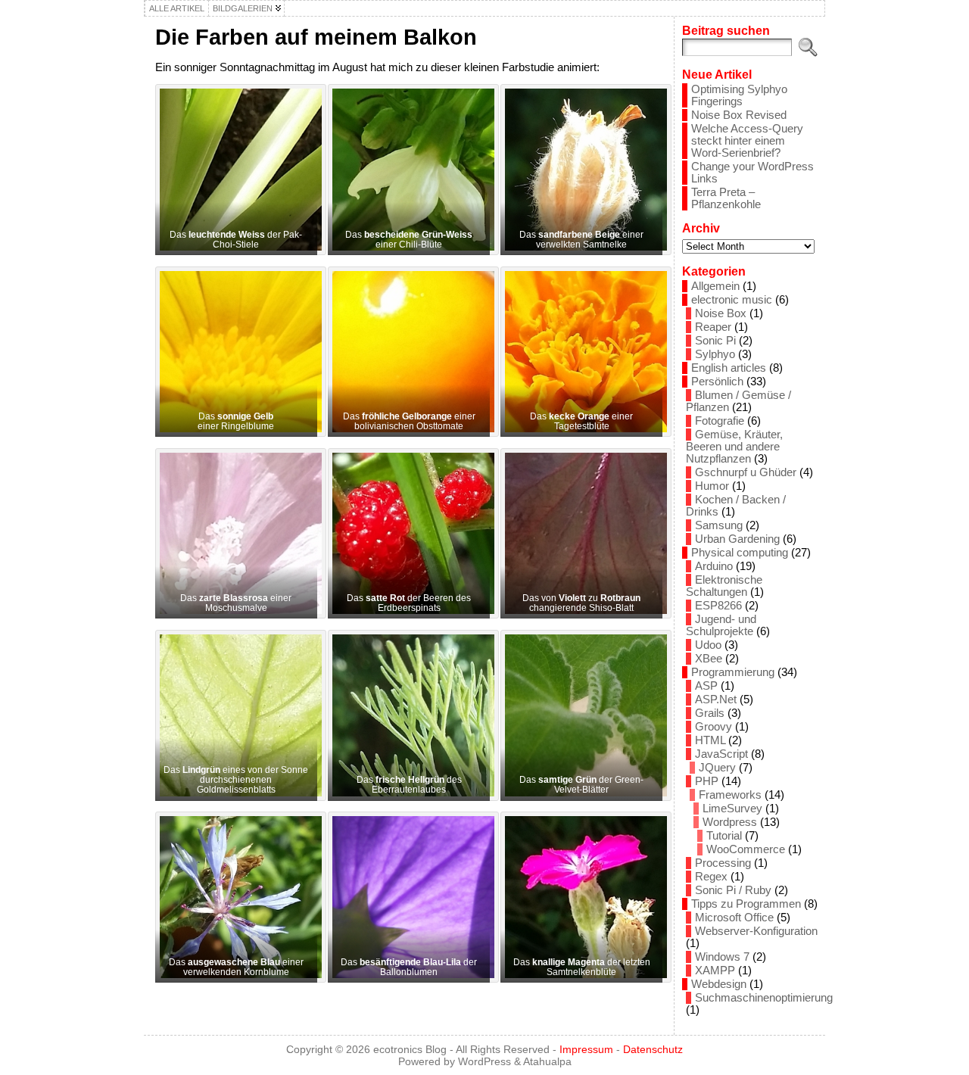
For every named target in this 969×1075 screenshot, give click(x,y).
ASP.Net (716, 699)
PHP (706, 781)
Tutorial (724, 836)
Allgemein (715, 286)
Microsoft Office (734, 917)
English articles (728, 368)
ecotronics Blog (410, 1049)
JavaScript (721, 754)
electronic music (731, 300)
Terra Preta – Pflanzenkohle (726, 198)
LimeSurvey (732, 808)
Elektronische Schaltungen (724, 586)
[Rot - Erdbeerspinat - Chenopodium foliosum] (409, 533)
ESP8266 (718, 606)
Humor (712, 486)
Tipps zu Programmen (746, 904)
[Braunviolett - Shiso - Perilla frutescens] (581, 533)
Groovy (713, 727)
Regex (711, 877)
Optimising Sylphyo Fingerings (739, 95)
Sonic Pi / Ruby (733, 890)
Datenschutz (653, 1049)
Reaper (713, 327)
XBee (708, 659)
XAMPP (715, 970)
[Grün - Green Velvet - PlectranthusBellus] (581, 715)
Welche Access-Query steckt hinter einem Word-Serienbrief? (747, 141)
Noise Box (720, 313)
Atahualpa (547, 1061)
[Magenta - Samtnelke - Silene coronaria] (581, 897)
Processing (723, 863)
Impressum (586, 1049)
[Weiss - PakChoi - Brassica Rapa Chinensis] (236, 169)
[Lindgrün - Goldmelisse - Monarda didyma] (236, 715)
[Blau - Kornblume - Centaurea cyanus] (236, 897)
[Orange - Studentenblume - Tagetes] (581, 352)
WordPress (484, 1061)
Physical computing (739, 553)
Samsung (719, 525)
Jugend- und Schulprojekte (721, 625)
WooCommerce (745, 849)
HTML (710, 740)
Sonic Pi (715, 341)
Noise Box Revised (739, 115)
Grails (709, 713)
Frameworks (730, 795)
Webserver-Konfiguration (756, 931)
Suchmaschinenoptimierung (764, 998)
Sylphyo (715, 354)
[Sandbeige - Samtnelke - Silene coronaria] (581, 169)
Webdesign (718, 984)
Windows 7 (722, 957)
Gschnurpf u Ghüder (745, 472)
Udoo (708, 645)
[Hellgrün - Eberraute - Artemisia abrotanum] (409, 715)
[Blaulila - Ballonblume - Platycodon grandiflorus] (409, 897)
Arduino (714, 566)
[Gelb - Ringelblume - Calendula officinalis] (236, 352)
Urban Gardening (737, 539)
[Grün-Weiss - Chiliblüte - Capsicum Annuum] (409, 169)
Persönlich (717, 381)
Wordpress (730, 822)
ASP (706, 686)
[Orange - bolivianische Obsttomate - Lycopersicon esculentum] (409, 352)
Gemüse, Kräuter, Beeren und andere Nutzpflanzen (734, 446)
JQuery (717, 768)
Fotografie (719, 421)
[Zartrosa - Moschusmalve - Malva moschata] (236, 533)
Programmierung (732, 672)
